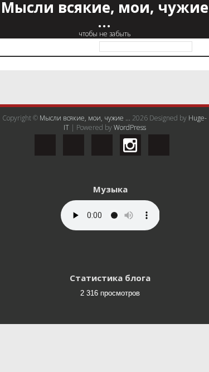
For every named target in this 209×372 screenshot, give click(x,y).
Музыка (55, 129)
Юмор (52, 150)
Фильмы (56, 107)
